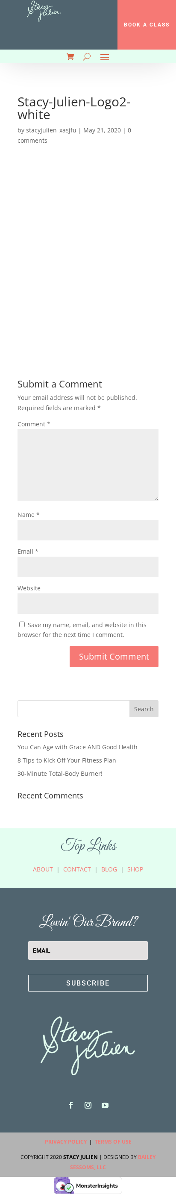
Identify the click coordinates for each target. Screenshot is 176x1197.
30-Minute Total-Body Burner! (60, 773)
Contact (77, 869)
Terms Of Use (113, 1141)
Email (28, 551)
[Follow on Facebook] (71, 1105)
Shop (135, 869)
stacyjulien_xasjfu (51, 130)
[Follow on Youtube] (105, 1105)
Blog (109, 869)
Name (29, 514)
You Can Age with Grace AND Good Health (78, 747)
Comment (34, 424)
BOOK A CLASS (147, 25)
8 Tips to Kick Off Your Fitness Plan (67, 760)
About (43, 869)
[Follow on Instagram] (88, 1105)
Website (29, 588)
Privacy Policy (66, 1141)
